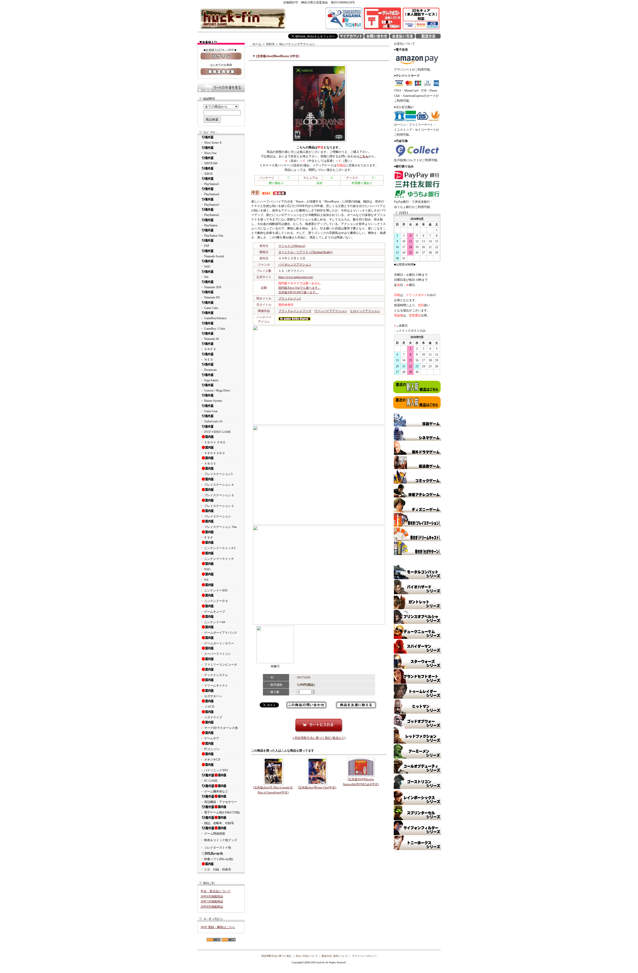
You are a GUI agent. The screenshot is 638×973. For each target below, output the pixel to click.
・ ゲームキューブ (212, 611)
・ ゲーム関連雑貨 (212, 833)
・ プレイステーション (215, 516)
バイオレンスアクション (294, 264)
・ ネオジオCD (210, 759)
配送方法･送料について (335, 956)
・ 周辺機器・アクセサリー (218, 802)
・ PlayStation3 (209, 204)
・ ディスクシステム (214, 675)
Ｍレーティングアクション (297, 44)
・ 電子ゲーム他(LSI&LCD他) (220, 812)
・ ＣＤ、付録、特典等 (215, 869)
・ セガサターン (211, 696)
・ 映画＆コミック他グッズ (218, 840)
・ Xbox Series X (211, 142)
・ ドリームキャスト (214, 685)
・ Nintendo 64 (209, 339)
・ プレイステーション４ (217, 484)
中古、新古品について (216, 891)
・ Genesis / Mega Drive (215, 390)
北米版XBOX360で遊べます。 (298, 292)
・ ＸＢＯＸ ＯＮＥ (213, 442)
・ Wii (204, 277)
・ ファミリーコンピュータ (218, 664)
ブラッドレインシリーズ (294, 311)
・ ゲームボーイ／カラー (217, 643)
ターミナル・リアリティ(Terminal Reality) (305, 252)
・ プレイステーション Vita (218, 527)
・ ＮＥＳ (206, 359)
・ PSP (204, 246)
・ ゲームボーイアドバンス (218, 632)
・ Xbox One (208, 153)
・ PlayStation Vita (211, 235)
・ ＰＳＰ (206, 537)
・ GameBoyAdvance (213, 318)
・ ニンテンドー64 (212, 622)
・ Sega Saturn (209, 380)
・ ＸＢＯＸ (208, 463)
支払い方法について (306, 956)
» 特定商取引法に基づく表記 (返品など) (319, 738)
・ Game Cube (209, 308)
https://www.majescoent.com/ (295, 277)
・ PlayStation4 (209, 194)
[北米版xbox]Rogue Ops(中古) (317, 787)
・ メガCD (207, 706)
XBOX (270, 44)
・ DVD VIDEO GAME (215, 432)
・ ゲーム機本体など (214, 791)
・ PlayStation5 (209, 184)
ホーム (256, 44)
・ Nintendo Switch (212, 256)
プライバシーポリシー (364, 956)
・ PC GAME (209, 780)
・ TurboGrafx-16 (211, 421)
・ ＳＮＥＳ (208, 349)
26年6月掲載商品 (212, 896)
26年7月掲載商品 (212, 901)
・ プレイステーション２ (217, 506)
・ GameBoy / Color (212, 328)
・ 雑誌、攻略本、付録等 (217, 823)
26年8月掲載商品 (212, 906)
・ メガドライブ (211, 717)
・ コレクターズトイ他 (215, 847)
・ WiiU (205, 266)
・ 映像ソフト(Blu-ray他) (216, 859)
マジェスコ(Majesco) (291, 246)
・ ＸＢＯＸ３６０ (212, 453)
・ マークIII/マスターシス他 (219, 728)
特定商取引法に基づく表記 (276, 956)
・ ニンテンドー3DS (214, 590)
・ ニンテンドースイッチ (217, 559)
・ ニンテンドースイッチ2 (218, 548)
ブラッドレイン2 (289, 298)
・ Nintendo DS (210, 297)
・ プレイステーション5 (216, 474)
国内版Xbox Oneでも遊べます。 (299, 288)
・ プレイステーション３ (217, 495)
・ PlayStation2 (209, 215)
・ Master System (211, 400)
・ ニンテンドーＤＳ (214, 601)
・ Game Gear (209, 411)
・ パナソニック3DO (214, 770)
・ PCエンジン (210, 749)
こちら (363, 156)
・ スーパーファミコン (215, 654)
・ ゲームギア (209, 738)
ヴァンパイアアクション (330, 311)
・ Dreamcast (208, 370)
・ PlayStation (209, 225)
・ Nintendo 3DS (210, 287)
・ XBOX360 (208, 163)
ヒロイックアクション (365, 311)
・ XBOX (206, 174)
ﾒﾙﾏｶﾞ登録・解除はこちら (218, 927)
